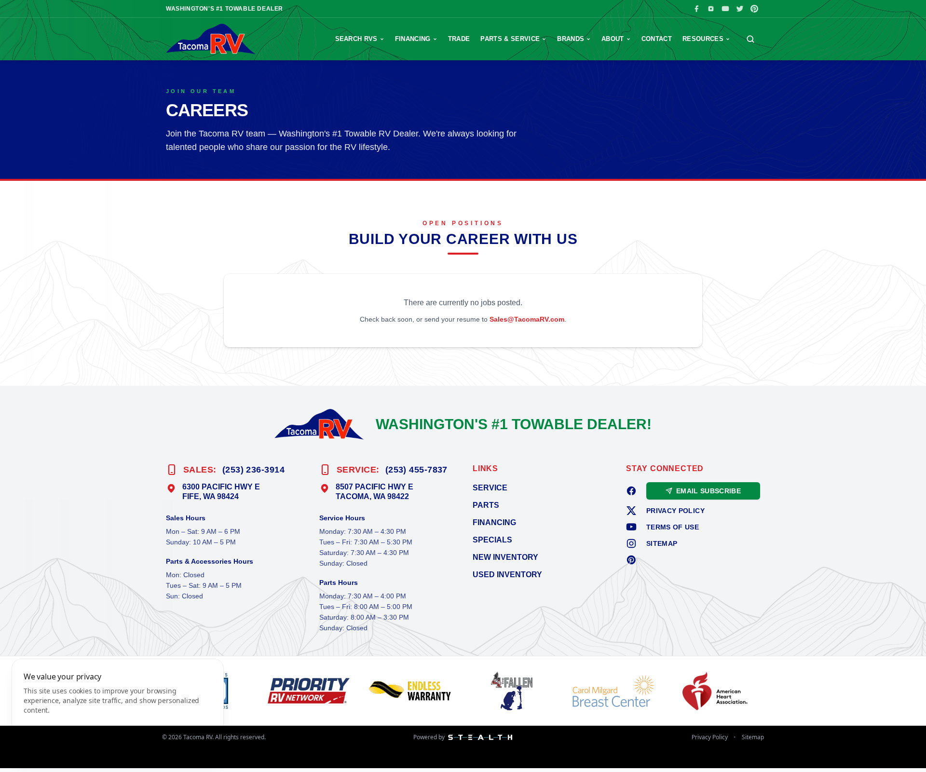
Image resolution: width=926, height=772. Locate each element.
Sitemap (661, 543)
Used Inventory (507, 574)
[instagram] (631, 543)
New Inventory (505, 557)
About (612, 38)
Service (490, 488)
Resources (702, 38)
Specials (492, 540)
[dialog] (118, 709)
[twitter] (631, 510)
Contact (656, 38)
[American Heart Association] (717, 691)
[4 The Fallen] (514, 691)
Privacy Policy (675, 511)
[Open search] (750, 39)
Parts (486, 505)
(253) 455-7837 (416, 469)
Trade (459, 38)
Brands (570, 38)
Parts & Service (510, 38)
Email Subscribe (708, 491)
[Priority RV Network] (311, 691)
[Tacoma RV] (211, 39)
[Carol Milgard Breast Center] (615, 691)
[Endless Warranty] (412, 691)
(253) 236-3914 (253, 469)
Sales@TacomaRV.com (527, 319)
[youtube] (631, 527)
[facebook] (631, 491)
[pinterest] (631, 560)
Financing (413, 38)
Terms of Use (672, 527)
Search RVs (356, 38)
